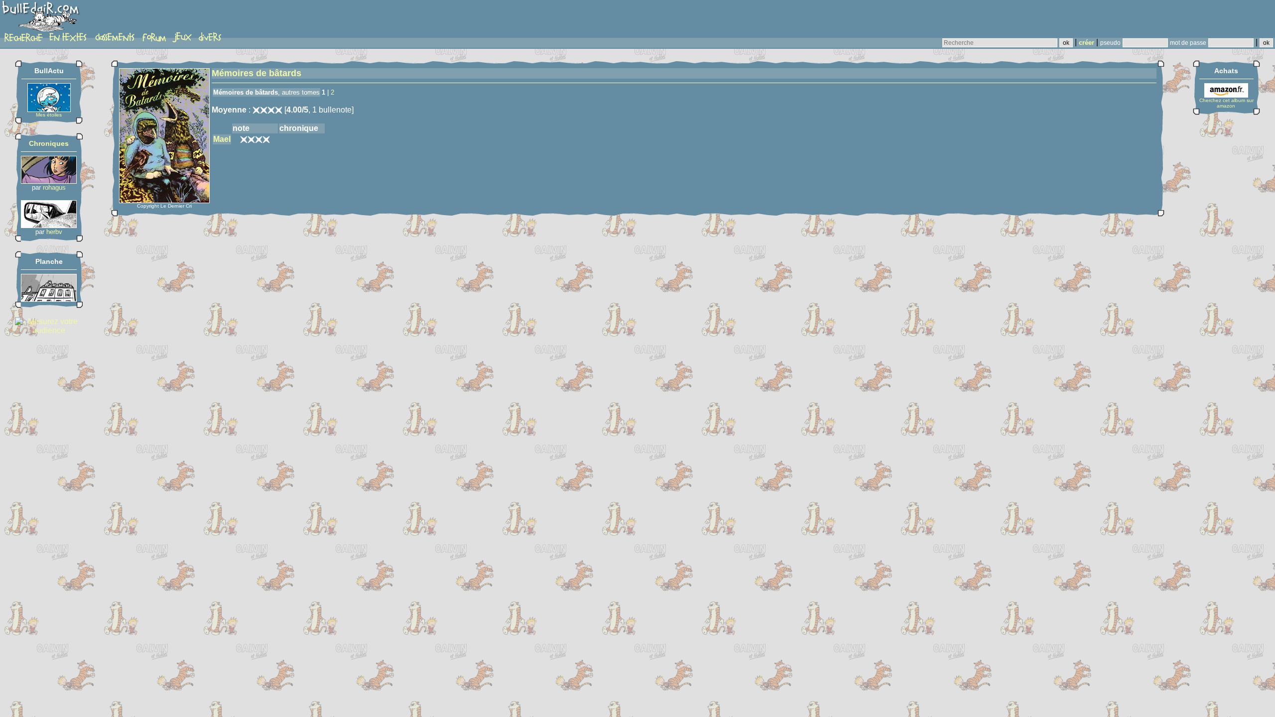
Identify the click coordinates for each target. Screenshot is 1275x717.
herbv (54, 232)
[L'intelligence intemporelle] (49, 181)
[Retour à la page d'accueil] (42, 18)
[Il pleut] (49, 299)
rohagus (54, 187)
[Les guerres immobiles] (49, 225)
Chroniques (49, 143)
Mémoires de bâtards (256, 73)
